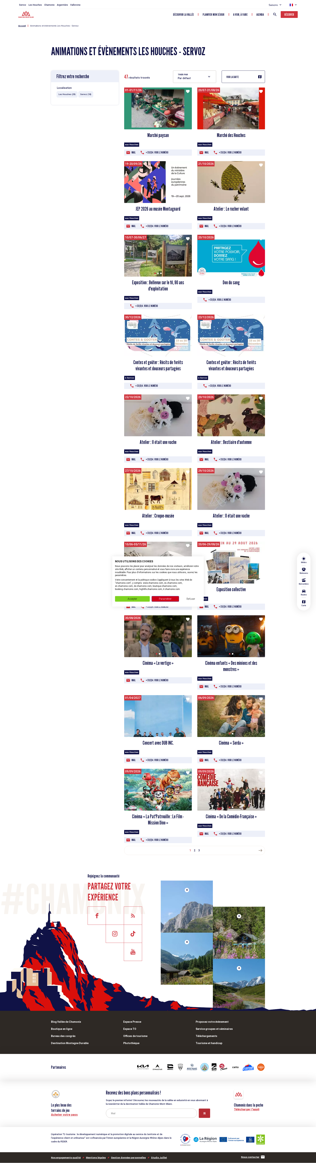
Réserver (289, 14)
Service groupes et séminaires (214, 1028)
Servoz (22, 5)
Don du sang (231, 282)
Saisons (273, 4)
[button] (155, 126)
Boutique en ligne (61, 1028)
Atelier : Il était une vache (158, 442)
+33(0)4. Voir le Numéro (157, 152)
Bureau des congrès (63, 1036)
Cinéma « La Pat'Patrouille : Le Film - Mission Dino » (158, 819)
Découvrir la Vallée (183, 14)
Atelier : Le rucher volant (231, 209)
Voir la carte (232, 77)
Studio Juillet (159, 1157)
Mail (133, 152)
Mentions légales (96, 1157)
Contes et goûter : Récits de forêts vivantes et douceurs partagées (158, 365)
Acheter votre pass (64, 1114)
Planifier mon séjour (213, 14)
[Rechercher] (275, 14)
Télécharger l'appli (246, 1109)
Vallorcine (75, 5)
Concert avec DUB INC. (158, 743)
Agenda (260, 14)
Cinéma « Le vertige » (158, 663)
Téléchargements (206, 1036)
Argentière (62, 5)
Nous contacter (250, 1157)
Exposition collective (231, 589)
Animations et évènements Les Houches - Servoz (54, 26)
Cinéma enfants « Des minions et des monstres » (231, 666)
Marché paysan (158, 135)
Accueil (22, 26)
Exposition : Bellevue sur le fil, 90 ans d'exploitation (158, 285)
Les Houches (35, 5)
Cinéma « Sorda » (231, 743)
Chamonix (49, 5)
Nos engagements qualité (66, 1157)
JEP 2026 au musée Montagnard (158, 209)
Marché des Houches (231, 135)
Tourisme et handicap (209, 1043)
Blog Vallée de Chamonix (66, 1021)
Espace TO (129, 1028)
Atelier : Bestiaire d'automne (231, 442)
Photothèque (131, 1043)
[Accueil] (26, 15)
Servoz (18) (85, 94)
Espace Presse (132, 1021)
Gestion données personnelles (128, 1157)
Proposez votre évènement (212, 1021)
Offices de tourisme (135, 1036)
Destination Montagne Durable (70, 1043)
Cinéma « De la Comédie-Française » (231, 816)
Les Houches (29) (67, 94)
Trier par (183, 74)
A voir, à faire (240, 14)
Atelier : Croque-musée (158, 516)
